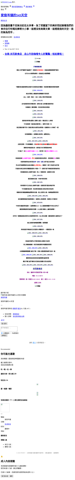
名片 (6, 46)
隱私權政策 (48, 453)
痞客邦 (14, 308)
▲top (2, 320)
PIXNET (23, 453)
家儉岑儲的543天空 (14, 15)
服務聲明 (56, 453)
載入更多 (4, 323)
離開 (11, 476)
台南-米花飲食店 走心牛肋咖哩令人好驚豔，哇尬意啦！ (34, 54)
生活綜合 (17, 37)
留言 (19, 308)
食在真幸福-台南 (18, 316)
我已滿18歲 (5, 476)
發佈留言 (4, 335)
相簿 (6, 41)
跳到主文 (4, 20)
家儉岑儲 (4, 297)
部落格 (7, 43)
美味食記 (16, 314)
